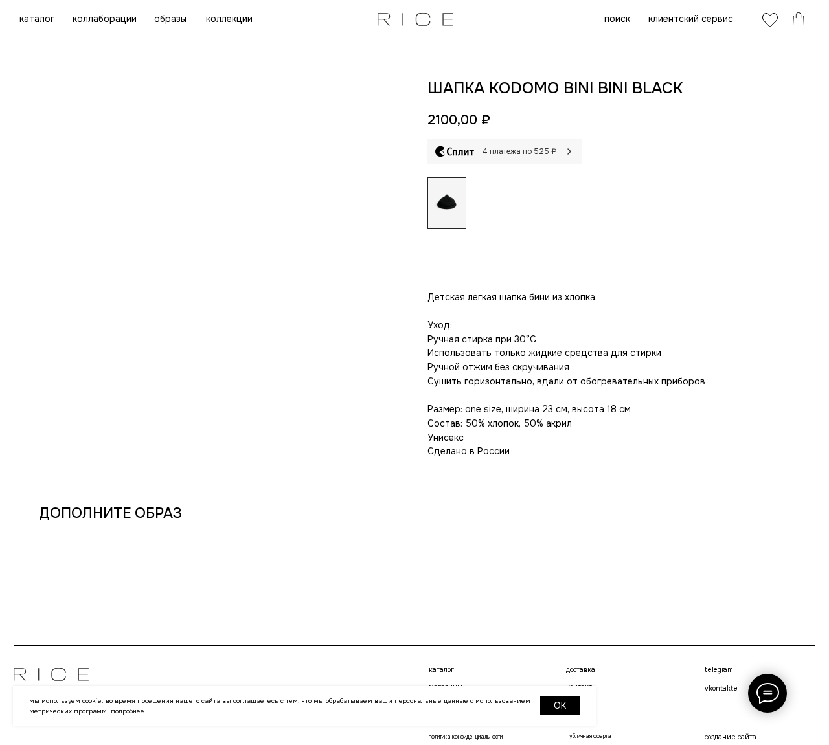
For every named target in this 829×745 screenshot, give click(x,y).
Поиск (617, 19)
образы (170, 19)
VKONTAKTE (721, 688)
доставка (580, 670)
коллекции (229, 19)
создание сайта (730, 737)
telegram (718, 670)
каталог (36, 19)
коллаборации (105, 19)
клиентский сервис (690, 19)
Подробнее (127, 711)
